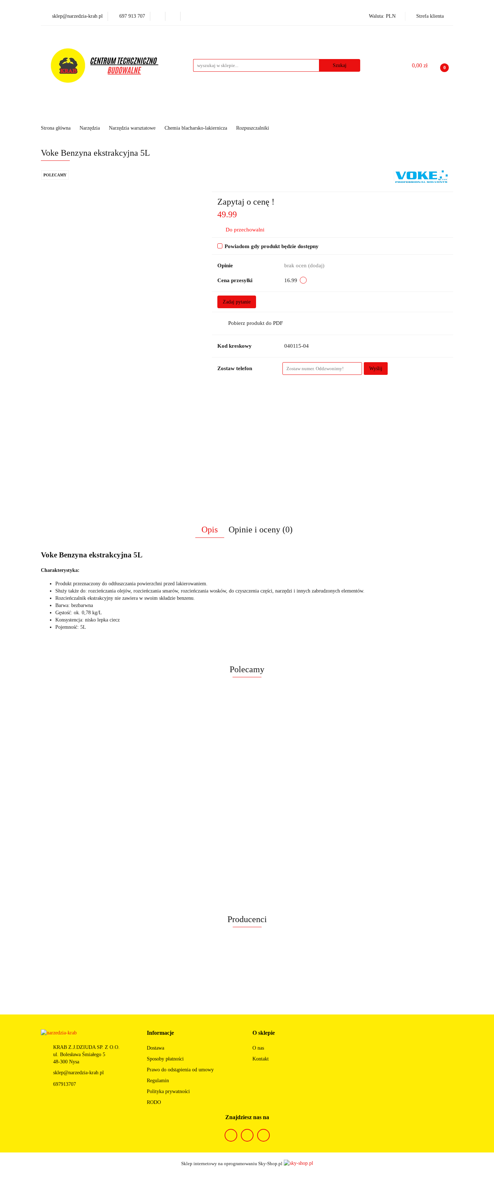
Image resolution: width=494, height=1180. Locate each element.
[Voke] (421, 176)
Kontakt (260, 1059)
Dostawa (155, 1048)
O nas (258, 1048)
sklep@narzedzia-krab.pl (78, 1072)
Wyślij (375, 368)
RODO (154, 1102)
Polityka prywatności (168, 1091)
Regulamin (158, 1080)
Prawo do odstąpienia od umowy (180, 1069)
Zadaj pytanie (237, 302)
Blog (354, 113)
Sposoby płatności (165, 1059)
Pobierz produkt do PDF (255, 323)
